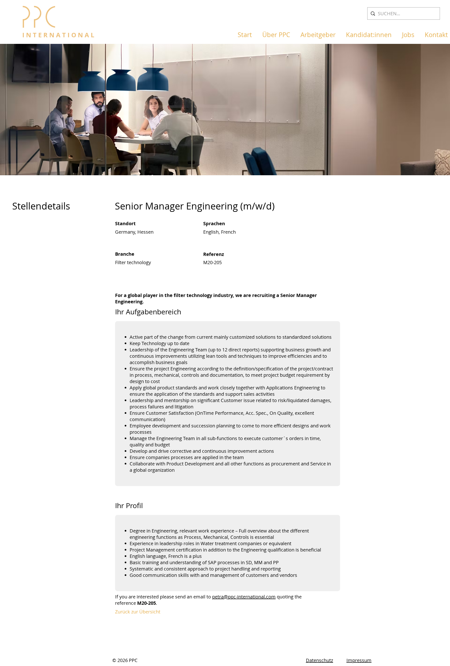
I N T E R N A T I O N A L (58, 34)
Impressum (358, 660)
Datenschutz (319, 660)
